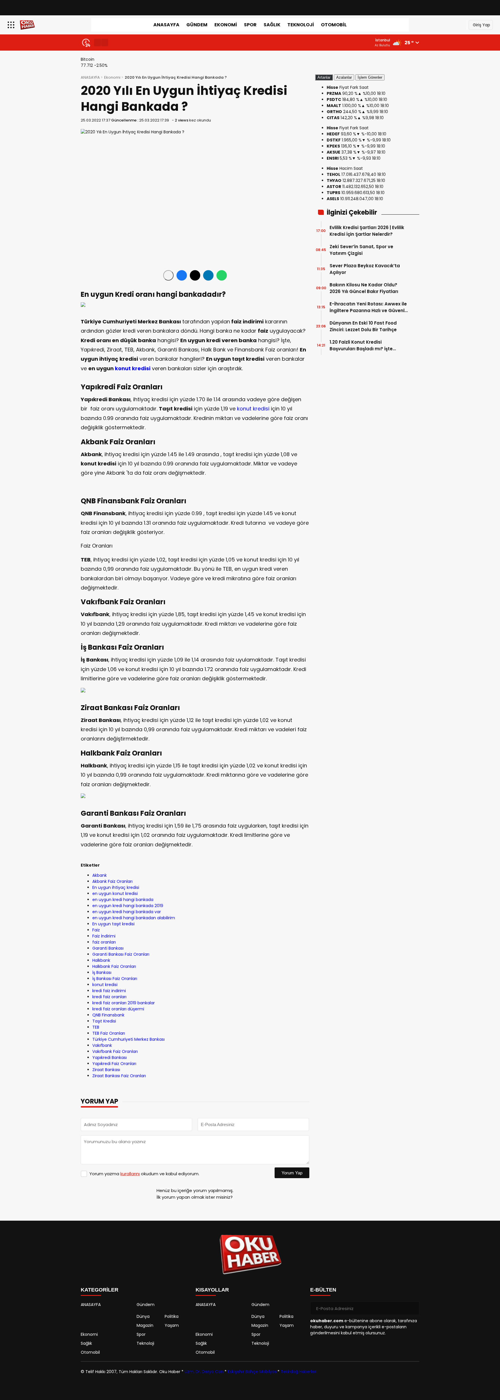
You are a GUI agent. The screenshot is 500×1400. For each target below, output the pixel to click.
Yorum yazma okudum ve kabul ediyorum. (144, 1174)
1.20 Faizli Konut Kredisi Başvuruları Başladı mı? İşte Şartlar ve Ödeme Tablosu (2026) (368, 345)
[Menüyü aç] (12, 25)
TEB (95, 1027)
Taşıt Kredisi (104, 1021)
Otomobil (334, 24)
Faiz (96, 930)
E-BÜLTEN (323, 1290)
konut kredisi (132, 368)
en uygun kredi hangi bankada (122, 899)
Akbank (99, 875)
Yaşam (172, 1325)
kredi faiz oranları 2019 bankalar (123, 1003)
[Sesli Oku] (168, 275)
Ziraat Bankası (106, 1070)
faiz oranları (104, 942)
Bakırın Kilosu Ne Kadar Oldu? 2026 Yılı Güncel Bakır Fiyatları (364, 288)
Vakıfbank (102, 1045)
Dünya (143, 1316)
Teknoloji (300, 24)
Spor (250, 24)
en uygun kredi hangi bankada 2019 (127, 906)
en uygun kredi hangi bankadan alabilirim (133, 918)
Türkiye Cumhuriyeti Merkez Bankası (128, 1039)
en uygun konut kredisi (115, 893)
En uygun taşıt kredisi (113, 924)
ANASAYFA (166, 24)
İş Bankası (101, 972)
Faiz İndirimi (103, 936)
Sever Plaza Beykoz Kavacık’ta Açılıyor (365, 269)
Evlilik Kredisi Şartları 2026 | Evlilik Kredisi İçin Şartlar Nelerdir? (367, 230)
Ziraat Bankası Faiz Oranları (119, 1076)
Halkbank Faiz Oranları (114, 966)
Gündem (196, 24)
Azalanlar (344, 77)
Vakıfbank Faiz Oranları (115, 1051)
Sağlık (272, 24)
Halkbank (101, 960)
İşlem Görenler (370, 77)
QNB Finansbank (108, 1015)
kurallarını (130, 1174)
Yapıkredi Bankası (109, 1057)
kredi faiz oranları (109, 997)
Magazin (145, 1325)
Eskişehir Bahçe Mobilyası (252, 1372)
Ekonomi (225, 24)
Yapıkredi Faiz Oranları (114, 1063)
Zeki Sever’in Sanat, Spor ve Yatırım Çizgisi (361, 250)
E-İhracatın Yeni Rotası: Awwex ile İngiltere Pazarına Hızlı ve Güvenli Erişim (368, 307)
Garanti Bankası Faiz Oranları (120, 954)
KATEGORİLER (99, 1290)
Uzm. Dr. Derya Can (204, 1372)
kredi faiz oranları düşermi (118, 1009)
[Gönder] (412, 1308)
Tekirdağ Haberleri (299, 1372)
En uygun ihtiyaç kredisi (115, 887)
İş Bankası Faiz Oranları (114, 978)
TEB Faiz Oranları (108, 1033)
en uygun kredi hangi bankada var (126, 912)
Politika (172, 1316)
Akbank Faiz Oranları (112, 881)
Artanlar (323, 77)
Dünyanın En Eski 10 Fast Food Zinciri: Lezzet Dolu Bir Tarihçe (363, 326)
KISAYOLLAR (212, 1290)
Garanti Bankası (108, 948)
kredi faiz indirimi (109, 991)
